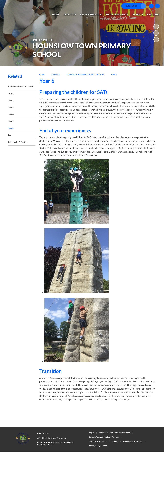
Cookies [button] (103, 446)
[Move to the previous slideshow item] (156, 33)
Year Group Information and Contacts (85, 75)
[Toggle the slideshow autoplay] (156, 26)
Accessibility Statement (132, 441)
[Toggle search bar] (157, 6)
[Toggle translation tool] (151, 6)
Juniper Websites (112, 437)
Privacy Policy (94, 446)
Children (55, 75)
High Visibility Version (98, 441)
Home (42, 75)
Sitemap (115, 441)
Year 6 (114, 75)
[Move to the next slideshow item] (156, 39)
